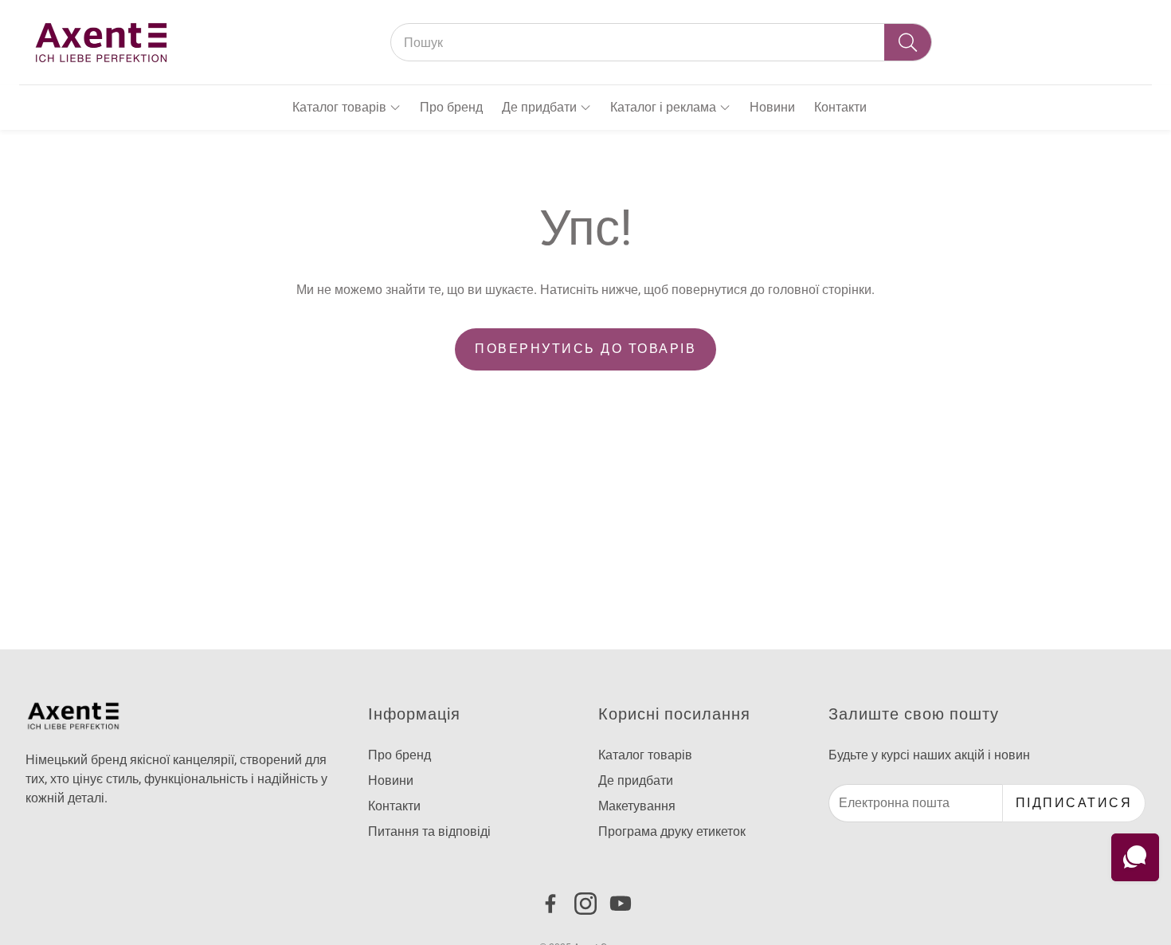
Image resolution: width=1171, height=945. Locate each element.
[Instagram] (585, 903)
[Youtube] (620, 903)
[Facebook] (550, 903)
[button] (661, 42)
